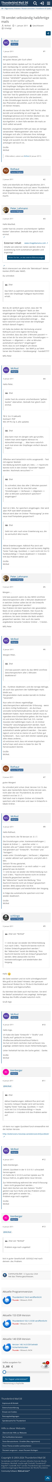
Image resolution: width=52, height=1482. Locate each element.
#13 (43, 1226)
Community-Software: (15, 1471)
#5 (44, 587)
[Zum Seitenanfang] (48, 1478)
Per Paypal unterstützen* (16, 1379)
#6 (44, 649)
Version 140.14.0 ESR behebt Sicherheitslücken (25, 1346)
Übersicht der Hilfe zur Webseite (15, 1433)
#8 (44, 826)
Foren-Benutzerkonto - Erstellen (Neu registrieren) (21, 1441)
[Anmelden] (42, 3)
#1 (44, 51)
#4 (44, 378)
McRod (8, 25)
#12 (43, 1159)
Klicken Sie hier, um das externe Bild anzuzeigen (26, 257)
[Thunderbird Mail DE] (15, 3)
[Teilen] (48, 33)
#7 (44, 777)
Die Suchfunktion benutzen (12, 1437)
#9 (44, 926)
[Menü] (48, 3)
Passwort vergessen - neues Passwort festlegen (20, 1450)
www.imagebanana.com (35, 243)
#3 (44, 218)
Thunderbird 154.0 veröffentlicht (27, 1297)
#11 (43, 1080)
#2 (44, 179)
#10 (43, 1024)
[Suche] (35, 3)
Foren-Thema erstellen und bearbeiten (17, 1446)
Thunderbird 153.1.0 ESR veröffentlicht (29, 1321)
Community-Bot (15, 1273)
